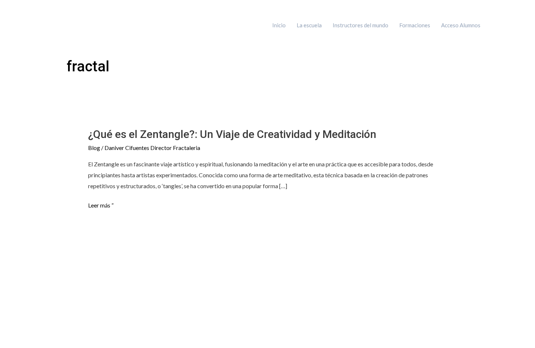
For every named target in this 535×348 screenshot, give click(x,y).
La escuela (309, 25)
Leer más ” (101, 205)
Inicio (279, 25)
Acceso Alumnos (460, 25)
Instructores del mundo (360, 25)
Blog (94, 147)
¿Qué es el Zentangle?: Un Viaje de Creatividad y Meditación (232, 134)
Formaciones (414, 25)
